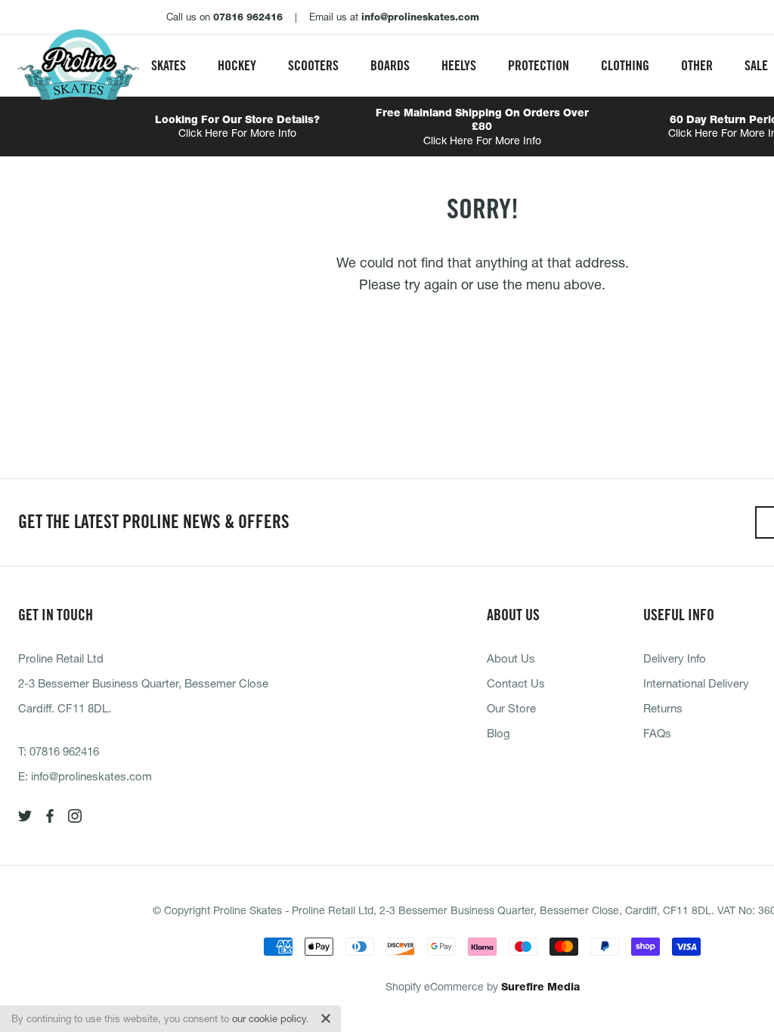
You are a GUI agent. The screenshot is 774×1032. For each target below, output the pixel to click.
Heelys (458, 65)
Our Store (511, 708)
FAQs (657, 733)
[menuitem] (168, 65)
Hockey (237, 65)
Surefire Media (540, 987)
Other (697, 65)
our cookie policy (269, 1018)
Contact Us (516, 683)
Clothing (625, 65)
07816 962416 (64, 751)
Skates (168, 65)
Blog (498, 733)
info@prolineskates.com (91, 776)
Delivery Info (674, 658)
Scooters (313, 65)
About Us (511, 658)
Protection (538, 65)
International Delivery (696, 683)
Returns (663, 708)
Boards (390, 65)
